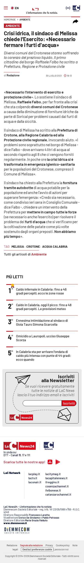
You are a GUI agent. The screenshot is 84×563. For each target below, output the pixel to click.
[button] (75, 21)
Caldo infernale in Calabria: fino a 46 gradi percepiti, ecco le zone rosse (41, 291)
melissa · (18, 246)
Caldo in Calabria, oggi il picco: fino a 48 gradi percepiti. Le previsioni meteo (43, 307)
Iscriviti (69, 403)
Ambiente (25, 19)
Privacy (49, 545)
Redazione (12, 545)
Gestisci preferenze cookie (37, 549)
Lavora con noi (61, 549)
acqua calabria (55, 246)
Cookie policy (63, 545)
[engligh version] (13, 7)
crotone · (33, 246)
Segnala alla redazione (31, 545)
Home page (10, 19)
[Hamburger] (6, 8)
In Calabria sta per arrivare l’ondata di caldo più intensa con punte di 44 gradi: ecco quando (43, 355)
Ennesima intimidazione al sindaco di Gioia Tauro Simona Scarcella (42, 322)
